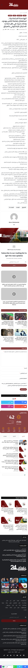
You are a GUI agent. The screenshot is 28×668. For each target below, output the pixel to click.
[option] (14, 235)
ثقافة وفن (15, 603)
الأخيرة (14, 436)
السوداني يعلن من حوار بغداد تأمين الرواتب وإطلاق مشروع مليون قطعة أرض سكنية (21, 339)
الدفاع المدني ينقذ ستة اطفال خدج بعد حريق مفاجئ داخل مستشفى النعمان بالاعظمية (8, 339)
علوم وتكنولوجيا (23, 607)
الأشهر (23, 436)
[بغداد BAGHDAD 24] (14, 5)
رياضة (7, 603)
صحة (20, 605)
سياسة (3, 603)
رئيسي (21, 13)
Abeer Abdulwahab (21, 29)
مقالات (10, 15)
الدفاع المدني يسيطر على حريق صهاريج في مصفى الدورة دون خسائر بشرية (10, 442)
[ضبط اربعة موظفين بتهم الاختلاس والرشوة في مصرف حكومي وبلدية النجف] (23, 449)
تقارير (19, 603)
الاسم (25, 368)
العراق (23, 207)
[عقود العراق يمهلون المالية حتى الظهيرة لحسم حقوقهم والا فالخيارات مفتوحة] (21, 316)
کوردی (9, 652)
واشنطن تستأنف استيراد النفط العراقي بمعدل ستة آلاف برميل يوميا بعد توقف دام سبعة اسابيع (14, 236)
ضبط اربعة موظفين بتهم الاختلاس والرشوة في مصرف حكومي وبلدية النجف (10, 448)
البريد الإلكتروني (23, 373)
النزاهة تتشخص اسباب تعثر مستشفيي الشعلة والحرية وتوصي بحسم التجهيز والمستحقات (10, 455)
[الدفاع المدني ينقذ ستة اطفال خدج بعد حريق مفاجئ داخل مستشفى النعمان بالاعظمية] (7, 332)
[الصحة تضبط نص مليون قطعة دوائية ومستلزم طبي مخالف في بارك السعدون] (23, 468)
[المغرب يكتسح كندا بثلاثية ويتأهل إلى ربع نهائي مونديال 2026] (14, 590)
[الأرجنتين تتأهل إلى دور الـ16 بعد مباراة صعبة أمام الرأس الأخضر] (5, 590)
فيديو (18, 607)
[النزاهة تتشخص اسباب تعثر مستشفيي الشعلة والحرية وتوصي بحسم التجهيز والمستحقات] (23, 455)
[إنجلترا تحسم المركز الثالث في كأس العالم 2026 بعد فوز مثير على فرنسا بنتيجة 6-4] (14, 585)
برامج (7, 600)
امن (10, 600)
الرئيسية (24, 13)
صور (16, 605)
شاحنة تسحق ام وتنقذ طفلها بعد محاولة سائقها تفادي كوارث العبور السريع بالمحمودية (7, 323)
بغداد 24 (11, 207)
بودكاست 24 (24, 603)
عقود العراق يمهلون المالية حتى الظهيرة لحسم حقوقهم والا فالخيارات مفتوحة (21, 323)
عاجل (13, 605)
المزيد (14, 600)
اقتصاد (14, 232)
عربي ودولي (8, 605)
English (16, 652)
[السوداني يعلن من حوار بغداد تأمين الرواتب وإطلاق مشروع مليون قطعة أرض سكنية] (21, 332)
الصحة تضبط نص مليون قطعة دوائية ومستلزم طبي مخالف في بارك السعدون (10, 468)
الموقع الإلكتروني (23, 378)
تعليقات (5, 436)
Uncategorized (23, 600)
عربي (19, 652)
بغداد (17, 207)
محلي (14, 15)
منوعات (6, 607)
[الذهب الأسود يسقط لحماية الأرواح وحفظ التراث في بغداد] (14, 580)
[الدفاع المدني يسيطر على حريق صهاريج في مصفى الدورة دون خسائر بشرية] (23, 442)
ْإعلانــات (25, 610)
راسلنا (13, 652)
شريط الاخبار (19, 15)
